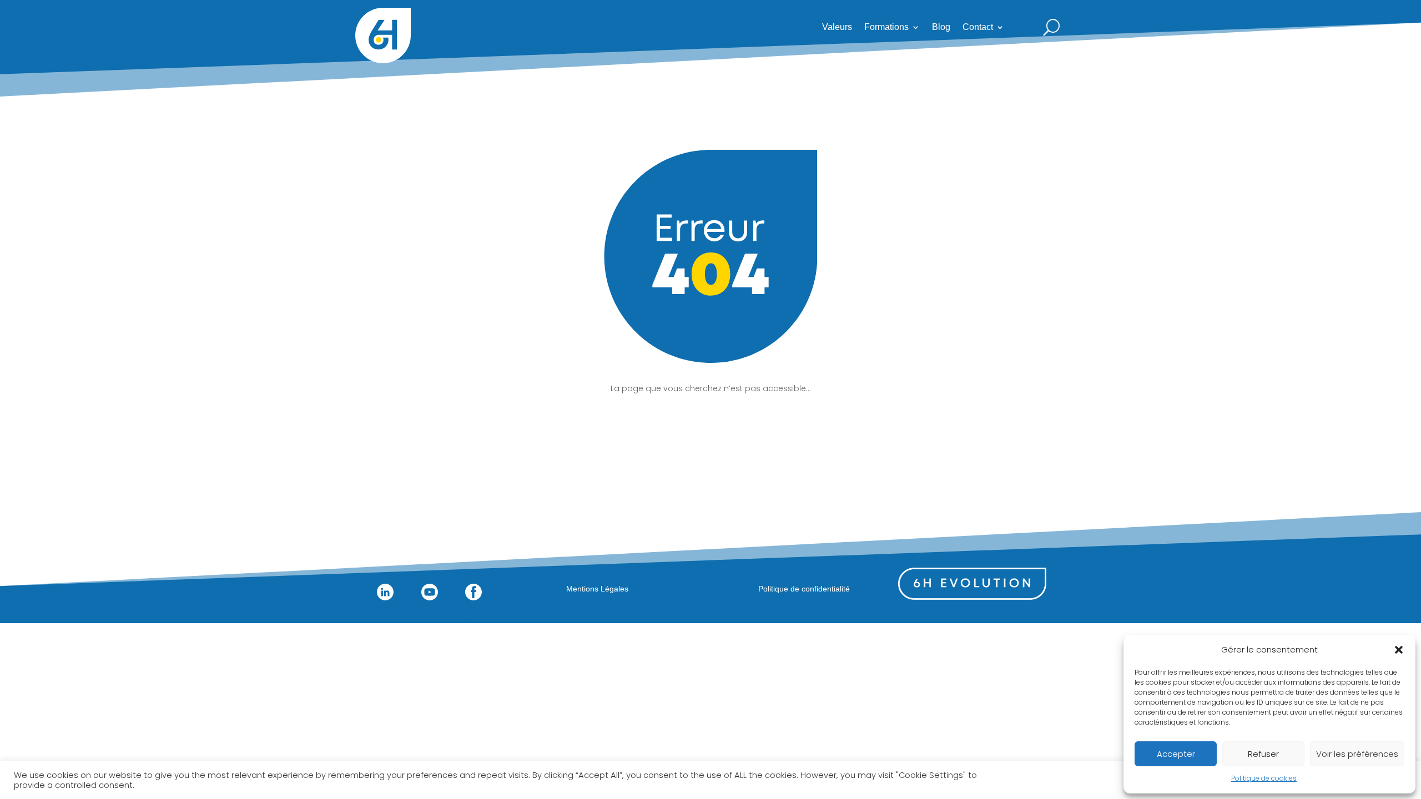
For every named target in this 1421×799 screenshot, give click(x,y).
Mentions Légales (597, 588)
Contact (978, 27)
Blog (941, 27)
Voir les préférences (1357, 754)
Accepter (1176, 754)
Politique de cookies (1264, 778)
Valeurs (837, 27)
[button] (1398, 649)
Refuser (1263, 754)
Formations (886, 27)
